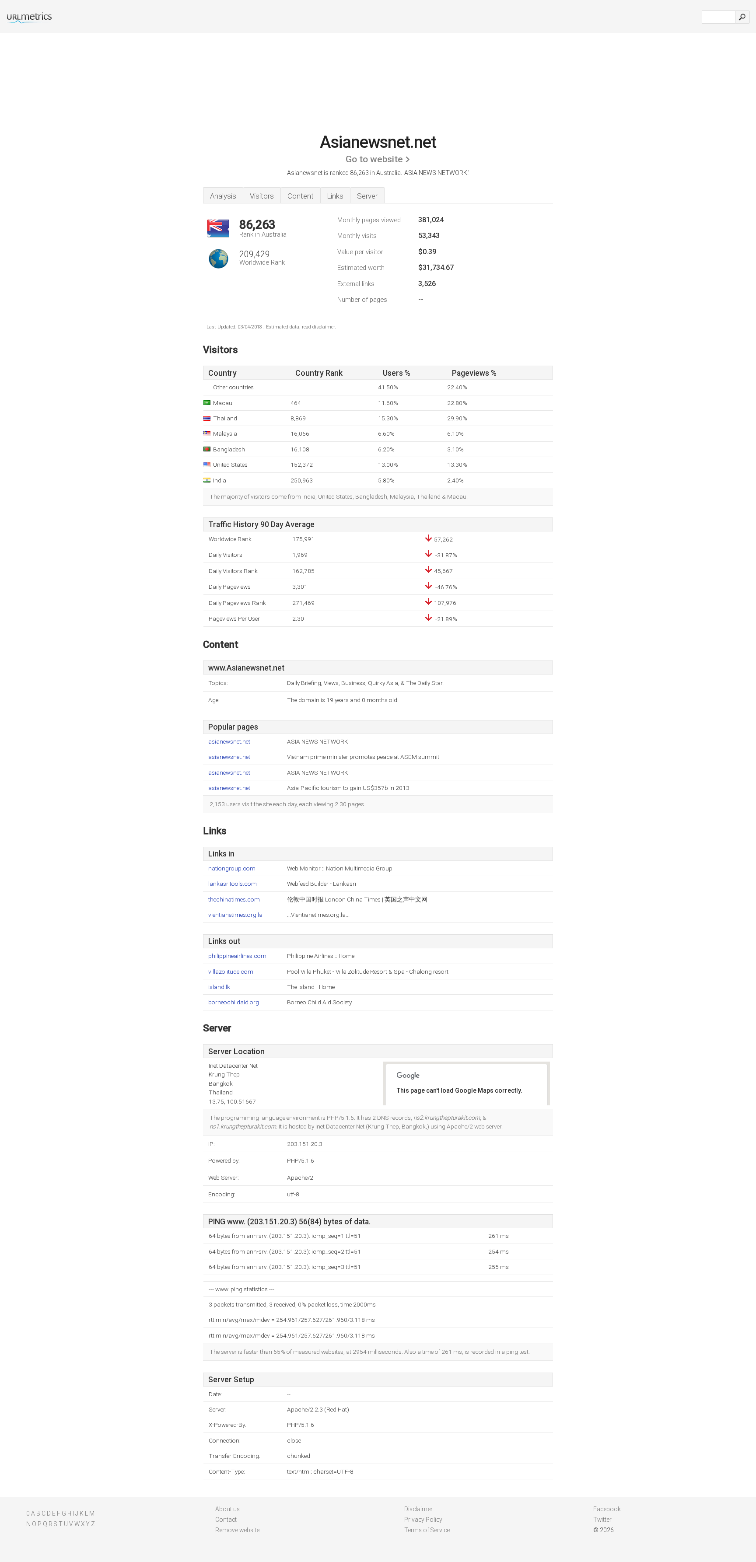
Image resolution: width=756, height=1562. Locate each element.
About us (227, 1509)
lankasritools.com (232, 884)
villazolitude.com (230, 971)
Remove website (237, 1530)
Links (335, 196)
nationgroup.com (232, 868)
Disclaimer (418, 1509)
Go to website (374, 159)
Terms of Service (427, 1530)
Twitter (602, 1519)
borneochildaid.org (233, 1002)
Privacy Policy (423, 1519)
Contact (226, 1519)
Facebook (607, 1509)
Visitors (262, 196)
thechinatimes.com (234, 899)
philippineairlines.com (237, 956)
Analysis (223, 196)
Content (300, 196)
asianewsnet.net (229, 741)
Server (367, 196)
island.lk (219, 987)
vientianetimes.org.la (235, 915)
